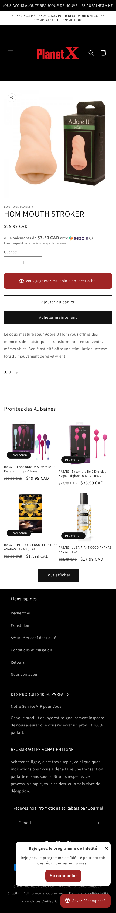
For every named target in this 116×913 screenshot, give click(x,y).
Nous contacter (24, 674)
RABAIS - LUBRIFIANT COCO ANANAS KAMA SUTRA (85, 549)
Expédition (20, 625)
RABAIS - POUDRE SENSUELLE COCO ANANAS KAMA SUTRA (30, 547)
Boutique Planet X (37, 886)
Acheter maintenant (58, 317)
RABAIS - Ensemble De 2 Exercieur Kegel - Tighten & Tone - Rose (83, 473)
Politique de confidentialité (88, 893)
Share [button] (14, 372)
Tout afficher (58, 574)
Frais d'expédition (15, 243)
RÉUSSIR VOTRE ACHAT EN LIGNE (42, 749)
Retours (18, 662)
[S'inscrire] (97, 823)
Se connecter (63, 875)
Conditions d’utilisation (42, 901)
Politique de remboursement (44, 893)
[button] (11, 53)
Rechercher (20, 613)
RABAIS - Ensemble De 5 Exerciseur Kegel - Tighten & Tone (29, 469)
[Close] (106, 849)
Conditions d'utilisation (31, 649)
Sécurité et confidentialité (33, 637)
